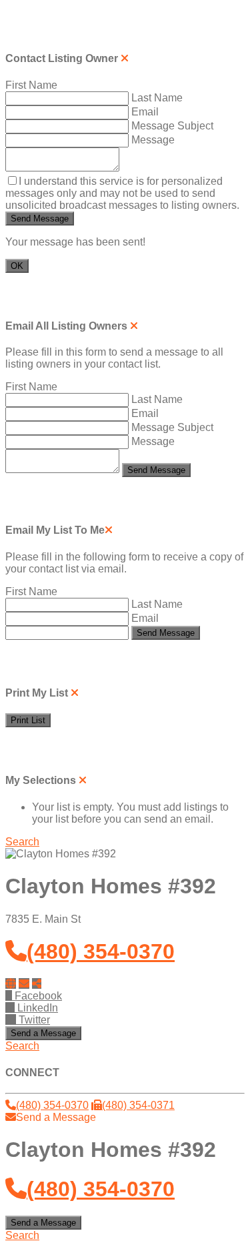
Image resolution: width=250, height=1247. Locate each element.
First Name (32, 85)
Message (154, 139)
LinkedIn (36, 1007)
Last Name (158, 97)
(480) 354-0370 (101, 951)
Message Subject (173, 125)
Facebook (37, 995)
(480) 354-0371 (138, 1105)
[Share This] (36, 983)
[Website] (10, 983)
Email (146, 111)
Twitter (33, 1019)
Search (22, 841)
